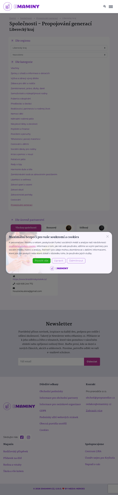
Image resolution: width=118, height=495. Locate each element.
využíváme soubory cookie (22, 246)
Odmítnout (76, 260)
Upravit (58, 260)
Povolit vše (41, 260)
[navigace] (111, 6)
